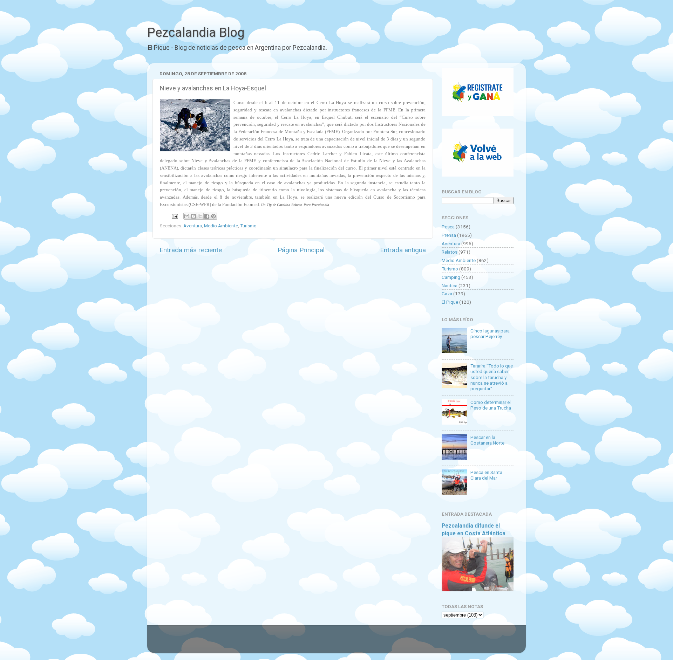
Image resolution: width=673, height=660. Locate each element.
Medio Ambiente (221, 225)
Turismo (248, 225)
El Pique (450, 302)
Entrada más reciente (190, 250)
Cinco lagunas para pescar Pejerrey (490, 333)
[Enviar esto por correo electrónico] (186, 216)
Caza (447, 293)
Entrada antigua (403, 250)
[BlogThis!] (193, 216)
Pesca (448, 226)
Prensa (449, 235)
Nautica (449, 285)
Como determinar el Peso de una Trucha (490, 405)
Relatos (449, 252)
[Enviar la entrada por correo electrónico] (174, 216)
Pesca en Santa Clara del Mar (486, 475)
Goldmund (349, 642)
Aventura (192, 225)
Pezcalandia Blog (195, 32)
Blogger (408, 642)
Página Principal (301, 250)
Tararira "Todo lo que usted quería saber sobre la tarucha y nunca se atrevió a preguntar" (491, 377)
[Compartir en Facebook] (206, 216)
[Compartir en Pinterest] (213, 216)
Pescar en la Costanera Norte (487, 440)
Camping (451, 277)
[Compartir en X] (200, 216)
